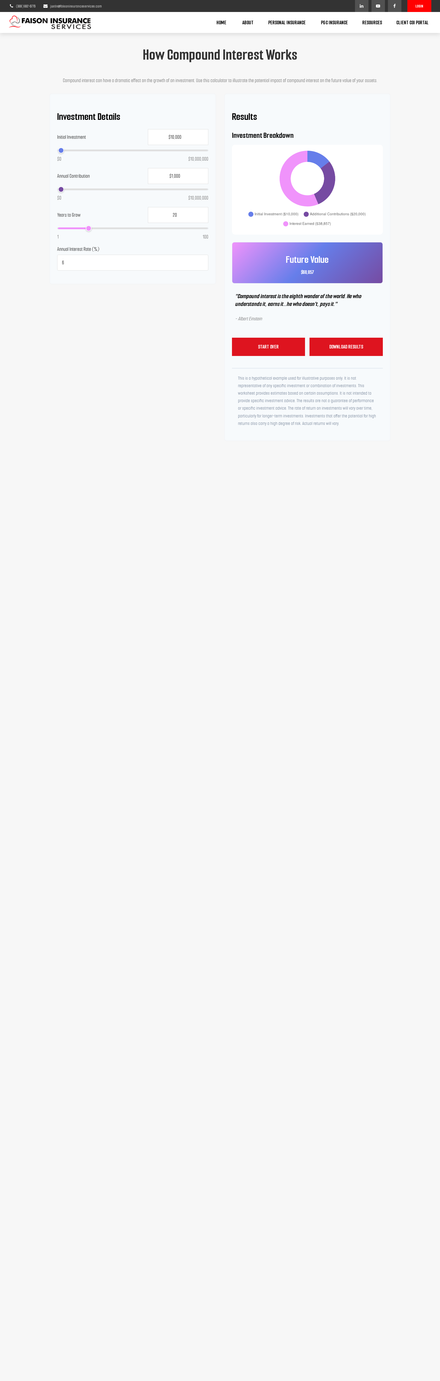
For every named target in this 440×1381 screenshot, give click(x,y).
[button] (221, 22)
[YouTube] (378, 6)
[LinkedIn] (361, 6)
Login (419, 6)
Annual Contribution (73, 176)
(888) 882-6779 (25, 6)
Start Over (268, 347)
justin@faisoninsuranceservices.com (76, 6)
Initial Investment (71, 137)
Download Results (346, 347)
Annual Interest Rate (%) (78, 249)
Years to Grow (69, 215)
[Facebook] (394, 6)
